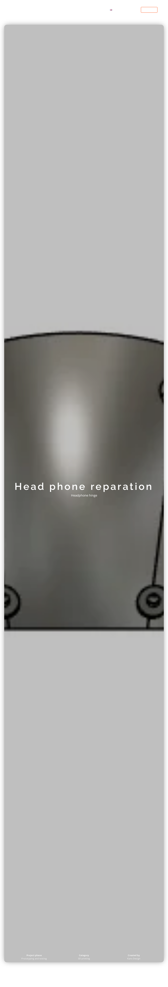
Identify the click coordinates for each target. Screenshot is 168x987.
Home (56, 9)
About (101, 9)
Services (69, 9)
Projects (87, 9)
